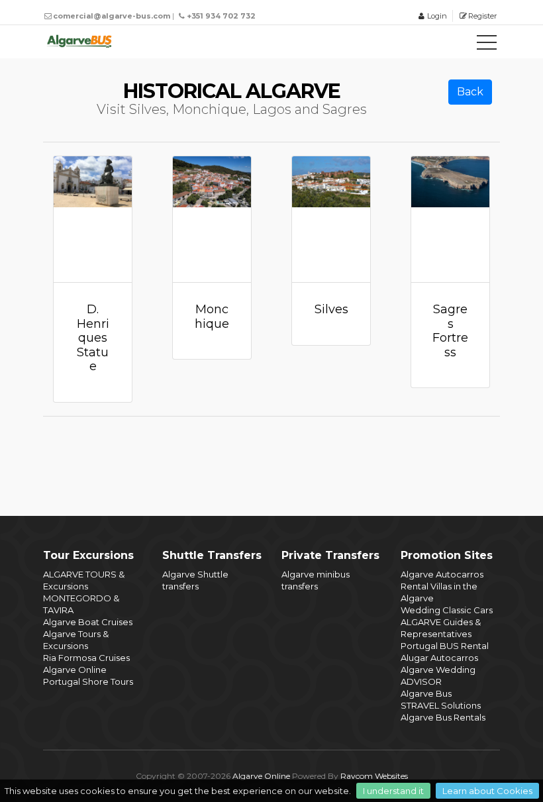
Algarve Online (75, 669)
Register (482, 16)
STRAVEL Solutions (441, 705)
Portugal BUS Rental (445, 645)
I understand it (393, 790)
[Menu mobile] (487, 45)
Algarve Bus (426, 693)
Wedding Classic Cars (447, 610)
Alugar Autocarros (439, 657)
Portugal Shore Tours (88, 681)
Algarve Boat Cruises (87, 622)
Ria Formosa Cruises (86, 657)
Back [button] (470, 91)
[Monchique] (212, 219)
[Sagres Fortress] (450, 219)
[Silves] (331, 219)
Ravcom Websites (374, 776)
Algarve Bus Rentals (443, 717)
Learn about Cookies (487, 790)
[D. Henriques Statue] (93, 219)
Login (436, 16)
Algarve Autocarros (442, 574)
